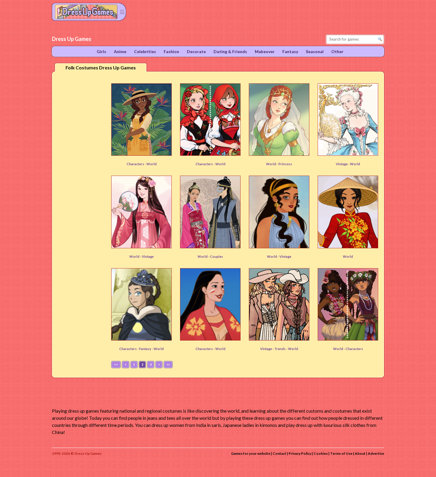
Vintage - (343, 164)
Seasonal (315, 51)
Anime (120, 51)
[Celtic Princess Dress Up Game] (279, 119)
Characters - (137, 164)
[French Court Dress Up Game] (348, 119)
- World (158, 349)
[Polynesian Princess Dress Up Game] (348, 304)
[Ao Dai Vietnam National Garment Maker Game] (348, 212)
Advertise (376, 453)
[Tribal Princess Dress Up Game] (210, 304)
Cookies (321, 453)
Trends (280, 349)
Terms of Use (341, 453)
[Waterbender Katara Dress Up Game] (141, 304)
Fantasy (145, 349)
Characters (354, 349)
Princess (285, 164)
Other (337, 51)
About (360, 453)
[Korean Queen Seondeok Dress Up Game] (210, 212)
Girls (101, 51)
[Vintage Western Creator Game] (279, 304)
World (152, 164)
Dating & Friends (230, 51)
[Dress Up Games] (89, 11)
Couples (216, 256)
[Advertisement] (80, 169)
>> (168, 364)
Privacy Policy (300, 453)
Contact (279, 453)
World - (272, 164)
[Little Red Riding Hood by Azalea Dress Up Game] (210, 119)
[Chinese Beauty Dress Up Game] (141, 212)
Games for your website (250, 453)
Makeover (265, 51)
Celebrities (145, 51)
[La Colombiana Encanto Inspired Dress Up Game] (141, 119)
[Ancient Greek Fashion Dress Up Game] (279, 212)
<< (116, 364)
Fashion (171, 51)
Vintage (148, 256)
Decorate (196, 51)
